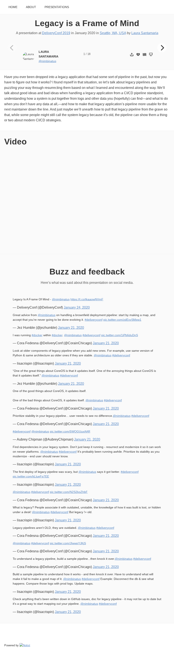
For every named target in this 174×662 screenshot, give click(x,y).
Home (12, 7)
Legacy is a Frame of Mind (87, 23)
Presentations (57, 7)
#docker (37, 335)
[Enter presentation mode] (151, 54)
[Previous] (12, 47)
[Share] (132, 54)
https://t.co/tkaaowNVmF (86, 299)
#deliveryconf (93, 319)
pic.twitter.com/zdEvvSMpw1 (122, 319)
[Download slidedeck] (138, 54)
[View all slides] (144, 54)
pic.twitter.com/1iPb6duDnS (119, 335)
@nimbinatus (47, 61)
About (31, 7)
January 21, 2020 (71, 327)
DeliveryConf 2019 (56, 33)
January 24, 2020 (77, 307)
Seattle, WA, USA (113, 33)
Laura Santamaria (144, 33)
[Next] (162, 47)
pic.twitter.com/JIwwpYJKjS (68, 543)
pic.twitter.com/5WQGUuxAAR (70, 431)
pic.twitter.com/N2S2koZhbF (69, 492)
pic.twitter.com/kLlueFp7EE (31, 476)
